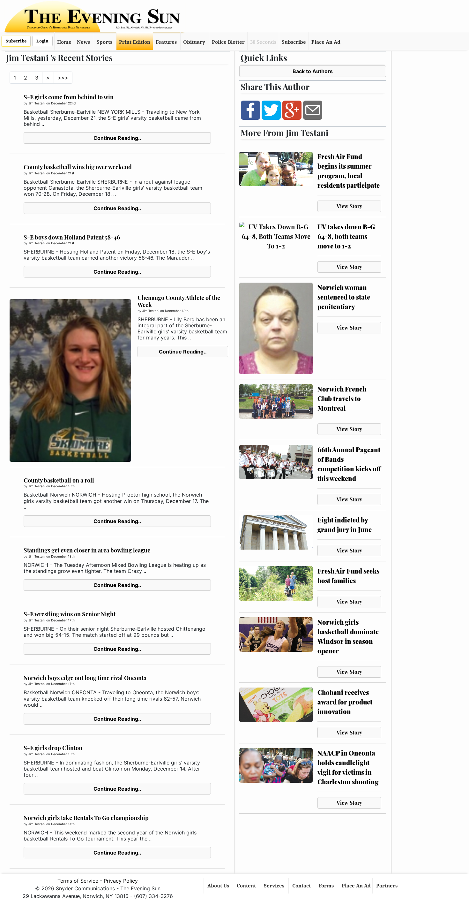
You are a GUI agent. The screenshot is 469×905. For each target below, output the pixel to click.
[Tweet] (271, 110)
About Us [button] (218, 886)
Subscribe (16, 41)
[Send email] (312, 110)
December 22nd (63, 103)
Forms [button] (327, 886)
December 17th (63, 620)
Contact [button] (302, 886)
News (83, 42)
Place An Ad (325, 42)
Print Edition (134, 42)
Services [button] (275, 886)
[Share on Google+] (292, 110)
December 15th (63, 754)
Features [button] (166, 42)
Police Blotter (228, 42)
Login (42, 41)
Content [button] (247, 886)
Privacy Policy (121, 881)
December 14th (63, 824)
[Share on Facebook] (250, 110)
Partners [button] (387, 886)
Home (64, 42)
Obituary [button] (194, 42)
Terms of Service (77, 881)
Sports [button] (104, 42)
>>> (63, 77)
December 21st (62, 173)
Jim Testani (36, 103)
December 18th (177, 311)
